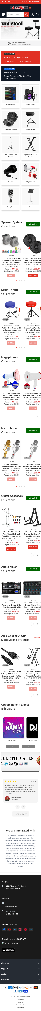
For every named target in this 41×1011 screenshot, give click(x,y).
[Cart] (37, 14)
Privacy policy (20, 1002)
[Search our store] (26, 14)
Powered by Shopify (25, 996)
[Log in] (32, 14)
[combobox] (18, 14)
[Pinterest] (25, 929)
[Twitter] (15, 929)
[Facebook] (4, 929)
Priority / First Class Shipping (21, 44)
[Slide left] (1, 43)
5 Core (17, 996)
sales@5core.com (11, 906)
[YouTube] (9, 929)
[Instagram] (20, 929)
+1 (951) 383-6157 (11, 914)
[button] (3, 14)
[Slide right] (39, 43)
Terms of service (20, 1005)
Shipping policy (20, 1007)
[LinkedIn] (31, 929)
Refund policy (20, 999)
